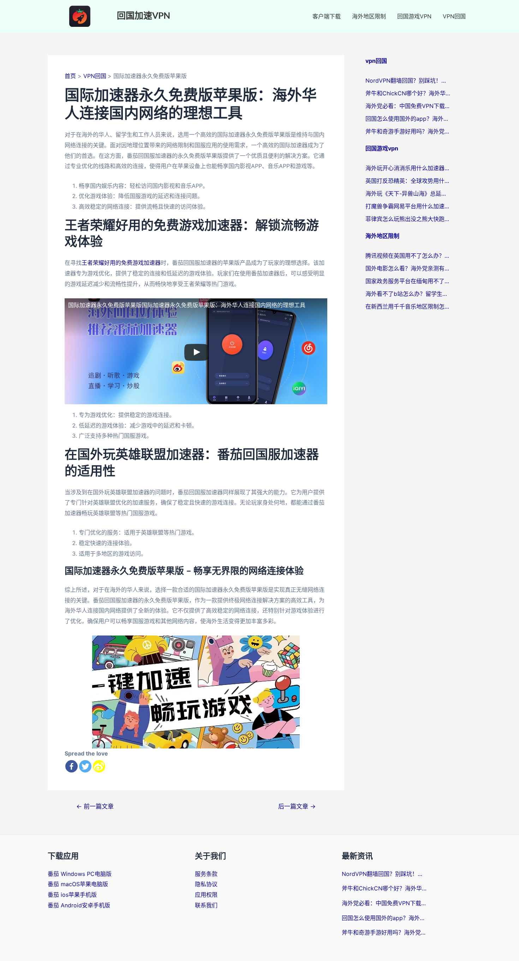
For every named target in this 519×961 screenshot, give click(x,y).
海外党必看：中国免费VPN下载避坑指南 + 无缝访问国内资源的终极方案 (407, 105)
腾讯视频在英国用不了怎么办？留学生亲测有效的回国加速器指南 (407, 255)
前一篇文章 (95, 806)
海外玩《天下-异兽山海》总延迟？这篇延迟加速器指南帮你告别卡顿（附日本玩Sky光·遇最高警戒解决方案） (407, 193)
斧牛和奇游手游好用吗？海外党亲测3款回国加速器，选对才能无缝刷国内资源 (407, 131)
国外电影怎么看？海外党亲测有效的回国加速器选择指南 (407, 268)
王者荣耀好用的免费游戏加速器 (121, 262)
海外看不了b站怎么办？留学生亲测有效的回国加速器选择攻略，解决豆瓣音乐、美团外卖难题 (407, 293)
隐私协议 (206, 884)
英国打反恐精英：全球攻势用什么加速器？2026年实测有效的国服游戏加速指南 (407, 180)
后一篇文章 (297, 806)
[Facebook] (71, 766)
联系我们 (206, 905)
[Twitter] (85, 766)
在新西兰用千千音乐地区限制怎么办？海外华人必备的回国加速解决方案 (407, 306)
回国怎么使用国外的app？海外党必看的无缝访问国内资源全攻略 (407, 118)
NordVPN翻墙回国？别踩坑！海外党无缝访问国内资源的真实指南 (407, 80)
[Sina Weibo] (99, 766)
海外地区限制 (369, 16)
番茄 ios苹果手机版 (72, 894)
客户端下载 (326, 16)
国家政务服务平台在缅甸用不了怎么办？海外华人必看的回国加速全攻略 (407, 281)
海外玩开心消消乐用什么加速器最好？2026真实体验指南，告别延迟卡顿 (407, 168)
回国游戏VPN (414, 16)
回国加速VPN (143, 16)
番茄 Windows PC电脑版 (80, 873)
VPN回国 (454, 16)
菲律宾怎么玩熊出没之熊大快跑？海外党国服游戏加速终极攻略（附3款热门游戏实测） (407, 218)
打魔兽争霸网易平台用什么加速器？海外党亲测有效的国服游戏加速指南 (407, 206)
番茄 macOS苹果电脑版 (78, 884)
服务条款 (206, 873)
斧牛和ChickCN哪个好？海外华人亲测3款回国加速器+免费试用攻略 (407, 93)
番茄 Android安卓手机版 (79, 905)
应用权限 (206, 894)
